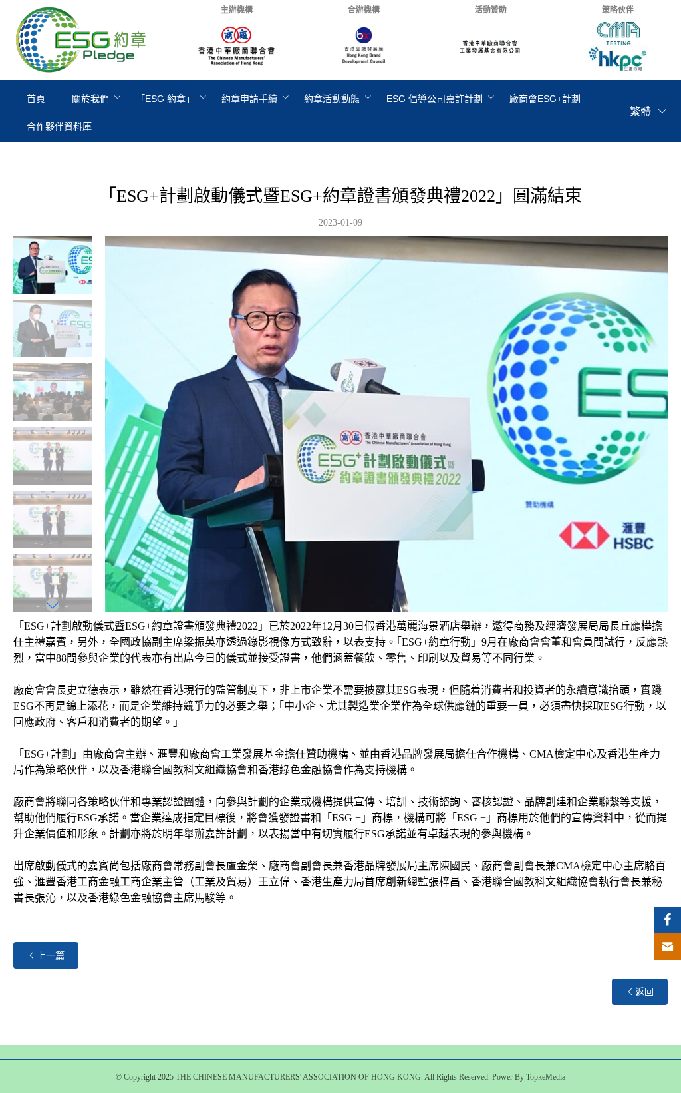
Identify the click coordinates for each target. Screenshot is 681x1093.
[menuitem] (36, 98)
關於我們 (90, 98)
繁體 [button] (642, 111)
